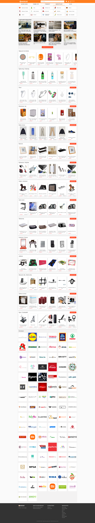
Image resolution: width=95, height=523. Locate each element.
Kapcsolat (49, 507)
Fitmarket (47, 4)
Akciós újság (24, 4)
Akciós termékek (64, 508)
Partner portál (50, 508)
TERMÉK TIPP (36, 4)
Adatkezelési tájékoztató (37, 508)
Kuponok (63, 509)
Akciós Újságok (64, 516)
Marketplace (59, 4)
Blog (70, 4)
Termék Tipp (64, 513)
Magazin (63, 514)
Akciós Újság (64, 507)
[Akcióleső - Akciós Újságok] (24, 1)
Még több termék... (73, 68)
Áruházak (63, 512)
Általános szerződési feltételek (38, 507)
